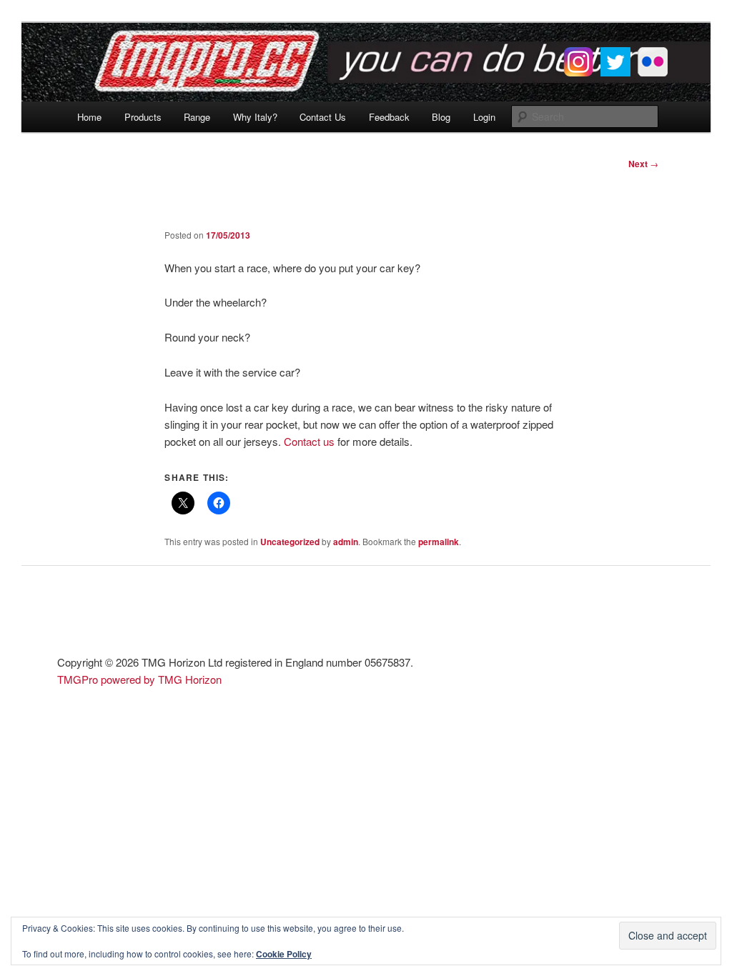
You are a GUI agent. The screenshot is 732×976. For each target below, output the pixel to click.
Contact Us (323, 117)
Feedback (389, 117)
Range (197, 117)
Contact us (309, 441)
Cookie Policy (284, 953)
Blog (441, 117)
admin (345, 541)
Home (89, 117)
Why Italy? (255, 117)
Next (643, 163)
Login (484, 117)
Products (143, 117)
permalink (438, 541)
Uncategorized (290, 541)
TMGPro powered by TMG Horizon (139, 679)
